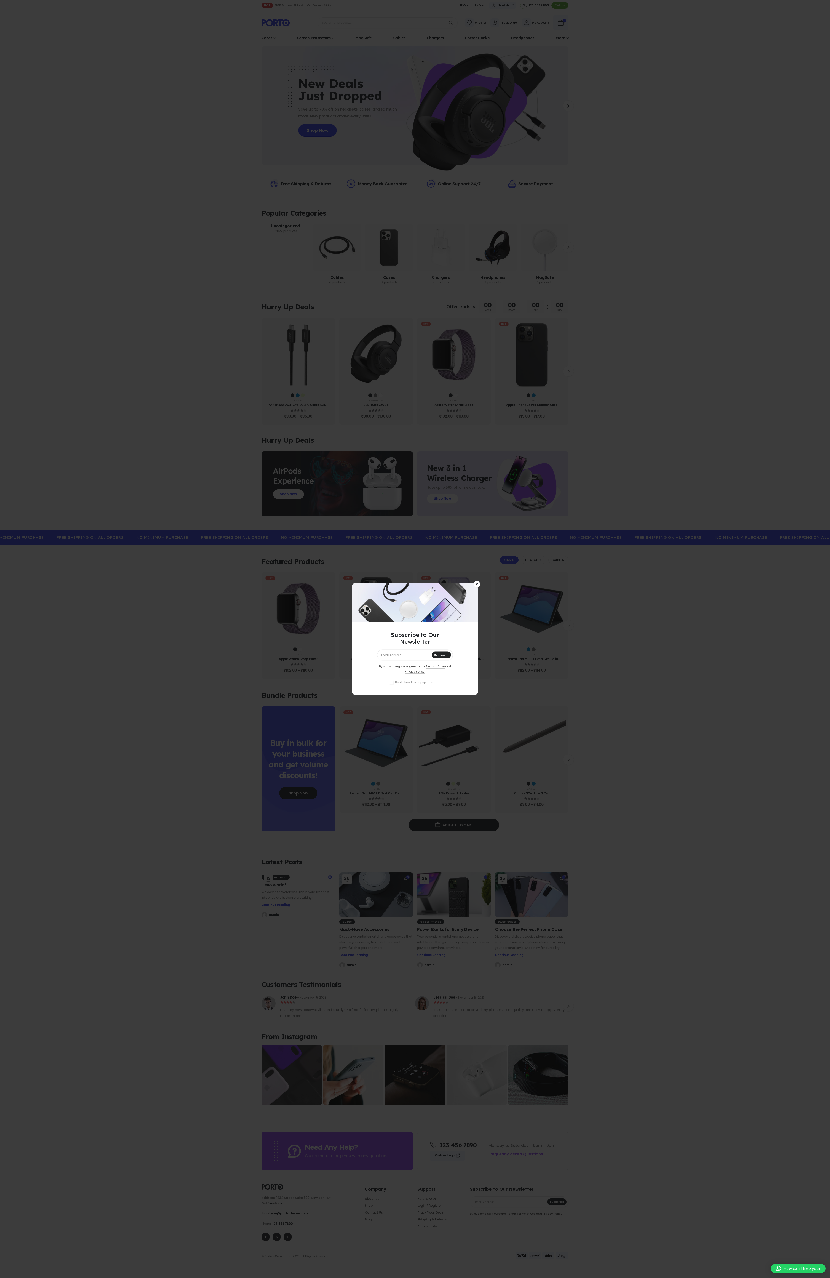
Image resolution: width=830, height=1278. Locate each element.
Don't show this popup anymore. (417, 682)
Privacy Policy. (415, 671)
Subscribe (441, 655)
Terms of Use (435, 666)
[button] (798, 1268)
